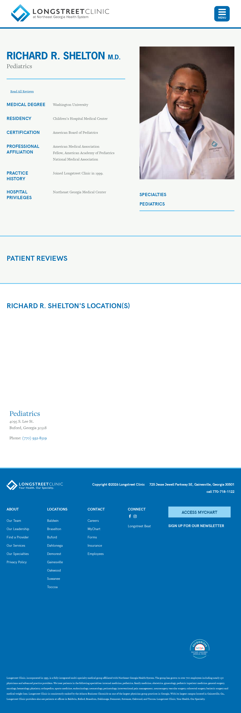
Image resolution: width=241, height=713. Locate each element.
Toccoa (52, 586)
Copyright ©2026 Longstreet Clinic (118, 484)
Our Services (16, 545)
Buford (52, 537)
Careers (93, 520)
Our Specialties (18, 553)
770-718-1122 (223, 491)
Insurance (95, 545)
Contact (96, 509)
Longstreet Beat (139, 525)
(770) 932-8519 (34, 438)
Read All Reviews (22, 91)
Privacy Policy (17, 561)
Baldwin (53, 520)
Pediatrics (152, 204)
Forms (92, 537)
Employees (96, 553)
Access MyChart (199, 512)
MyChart (94, 528)
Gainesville (55, 561)
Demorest (54, 553)
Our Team (14, 520)
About (13, 509)
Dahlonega (55, 545)
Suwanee (53, 578)
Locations (57, 509)
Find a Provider (18, 537)
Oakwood (54, 570)
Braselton (54, 528)
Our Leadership (18, 528)
